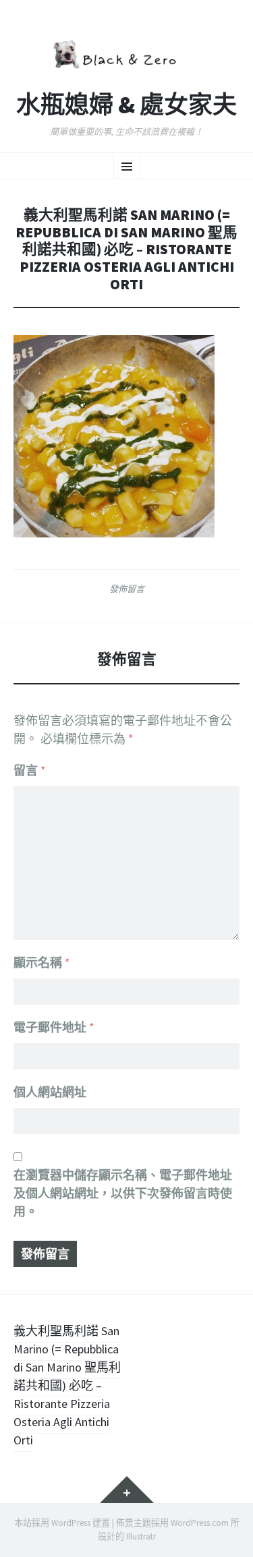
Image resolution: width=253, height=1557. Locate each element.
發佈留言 (126, 589)
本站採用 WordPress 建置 (62, 1523)
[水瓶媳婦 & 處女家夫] (126, 52)
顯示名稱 (41, 962)
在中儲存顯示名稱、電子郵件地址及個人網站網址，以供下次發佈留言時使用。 (122, 1193)
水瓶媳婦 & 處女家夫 (126, 105)
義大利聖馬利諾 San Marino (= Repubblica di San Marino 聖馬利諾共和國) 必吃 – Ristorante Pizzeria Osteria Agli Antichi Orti (67, 1385)
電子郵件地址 (53, 1027)
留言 (29, 770)
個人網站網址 (49, 1092)
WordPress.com (200, 1523)
